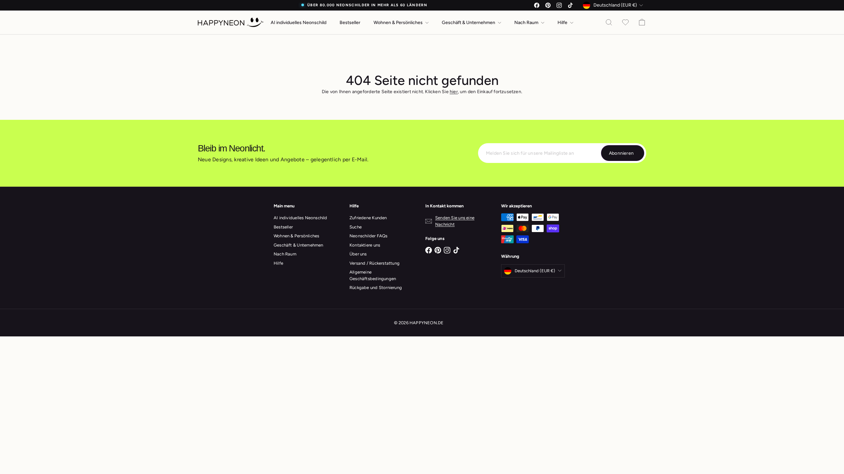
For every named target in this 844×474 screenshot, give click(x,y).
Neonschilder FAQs (368, 235)
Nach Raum (526, 22)
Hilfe (563, 22)
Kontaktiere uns (364, 245)
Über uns (358, 253)
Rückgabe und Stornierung (375, 287)
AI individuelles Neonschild (298, 22)
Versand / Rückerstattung (374, 263)
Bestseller (350, 22)
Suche (355, 226)
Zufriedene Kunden (368, 217)
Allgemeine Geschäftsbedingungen (372, 275)
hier (454, 91)
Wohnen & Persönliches (399, 22)
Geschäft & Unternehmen (469, 22)
